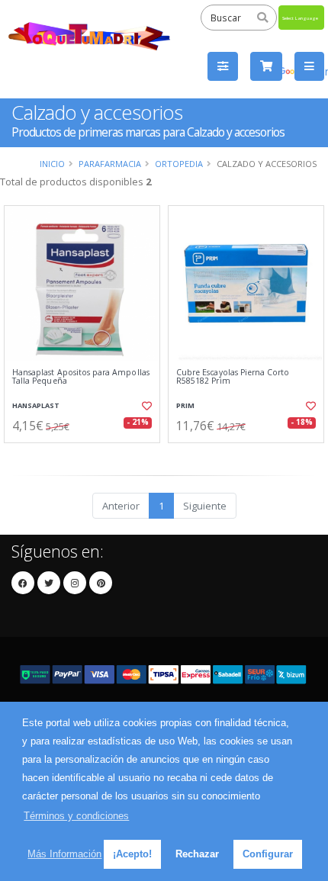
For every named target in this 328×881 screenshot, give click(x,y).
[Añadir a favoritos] (145, 405)
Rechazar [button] (197, 854)
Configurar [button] (268, 854)
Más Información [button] (64, 854)
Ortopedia (179, 163)
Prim (185, 405)
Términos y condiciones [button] (76, 816)
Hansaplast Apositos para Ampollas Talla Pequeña (81, 377)
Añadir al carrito (86, 455)
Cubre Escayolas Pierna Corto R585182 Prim (232, 377)
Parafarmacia (110, 163)
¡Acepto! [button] (132, 854)
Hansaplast (35, 405)
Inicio (52, 163)
